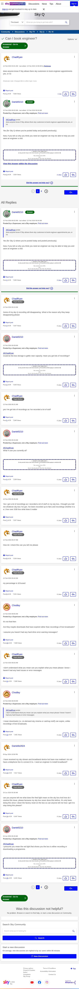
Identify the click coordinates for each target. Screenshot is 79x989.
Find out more (43, 113)
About (58, 4)
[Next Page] (46, 191)
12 (7, 735)
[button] (74, 56)
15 (7, 878)
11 (7, 681)
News (44, 4)
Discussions (33, 4)
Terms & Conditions (49, 968)
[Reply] (73, 94)
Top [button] (74, 969)
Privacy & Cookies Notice (29, 971)
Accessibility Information (48, 971)
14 (7, 816)
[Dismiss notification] (43, 9)
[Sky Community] (15, 3)
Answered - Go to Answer (14, 45)
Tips (51, 4)
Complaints (27, 974)
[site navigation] (2, 4)
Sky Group (26, 976)
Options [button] (70, 39)
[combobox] (45, 22)
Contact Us (52, 974)
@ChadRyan (11, 120)
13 (7, 773)
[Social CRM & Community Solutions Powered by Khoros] (70, 982)
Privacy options (28, 968)
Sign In (74, 4)
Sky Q (39, 14)
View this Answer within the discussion (20, 164)
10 (7, 643)
